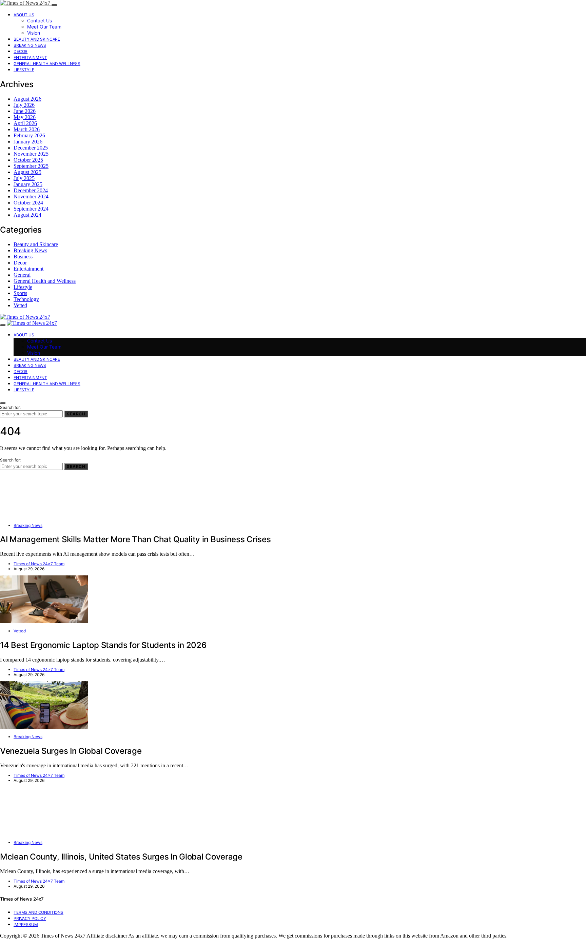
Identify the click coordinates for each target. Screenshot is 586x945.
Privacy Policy (30, 918)
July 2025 (24, 178)
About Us (24, 14)
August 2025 (27, 172)
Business (23, 256)
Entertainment (30, 57)
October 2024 (28, 202)
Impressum (26, 924)
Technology (26, 299)
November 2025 (31, 154)
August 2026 (27, 99)
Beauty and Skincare (37, 39)
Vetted (20, 305)
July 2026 (24, 105)
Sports (20, 293)
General (22, 275)
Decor (20, 51)
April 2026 (25, 123)
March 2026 (27, 129)
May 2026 (25, 117)
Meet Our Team (44, 26)
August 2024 (27, 215)
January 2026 (28, 141)
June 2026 (25, 111)
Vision (33, 33)
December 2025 (31, 148)
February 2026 (29, 135)
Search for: (10, 407)
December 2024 (31, 190)
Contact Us (39, 20)
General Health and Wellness (47, 63)
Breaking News (30, 45)
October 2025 (28, 160)
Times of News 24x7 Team (39, 563)
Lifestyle (24, 69)
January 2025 (28, 184)
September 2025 (31, 166)
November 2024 (31, 196)
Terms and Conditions (38, 912)
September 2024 (31, 209)
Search (76, 414)
